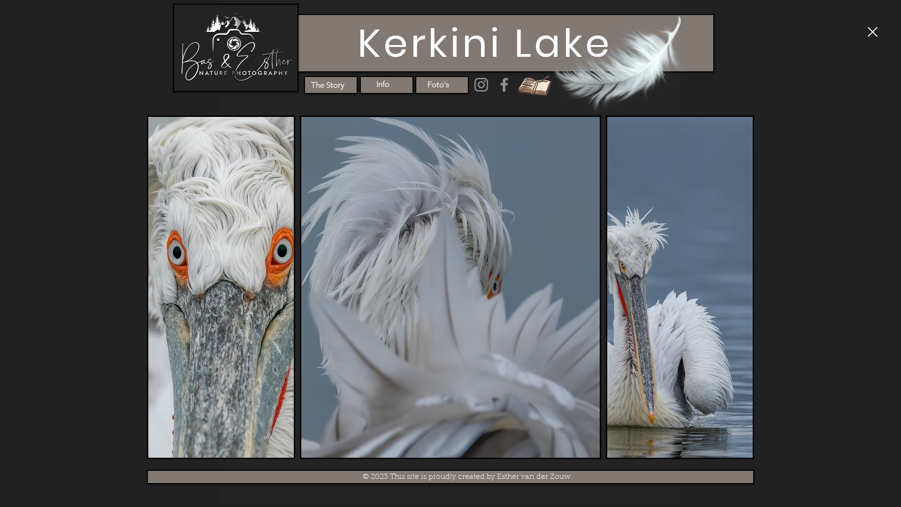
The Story (327, 85)
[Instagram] (481, 85)
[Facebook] (504, 85)
